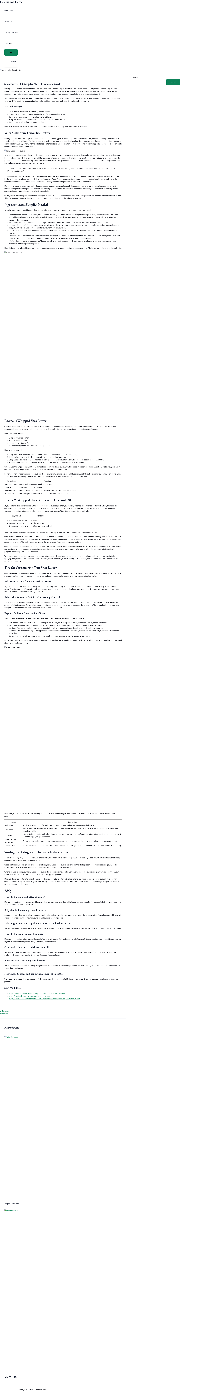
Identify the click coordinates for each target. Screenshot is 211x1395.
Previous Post (6, 1011)
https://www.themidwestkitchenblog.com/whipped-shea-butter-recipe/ (37, 993)
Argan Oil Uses (11, 1203)
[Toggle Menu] (11, 52)
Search (135, 77)
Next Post (5, 1014)
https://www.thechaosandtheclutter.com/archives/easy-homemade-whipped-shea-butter (44, 999)
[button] (11, 43)
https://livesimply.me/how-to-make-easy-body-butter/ (30, 996)
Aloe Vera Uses (11, 1377)
